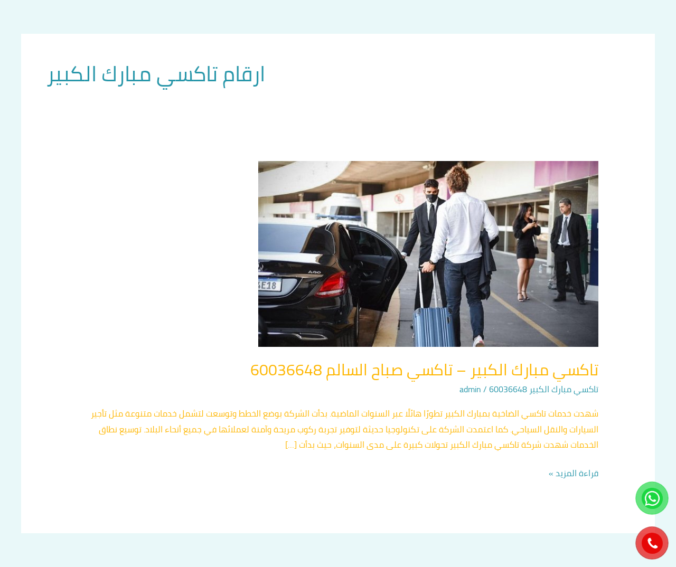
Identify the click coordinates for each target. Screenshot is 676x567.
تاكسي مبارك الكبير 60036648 (543, 389)
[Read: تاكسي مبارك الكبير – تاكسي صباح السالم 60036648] (428, 253)
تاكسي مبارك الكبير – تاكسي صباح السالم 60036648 (424, 369)
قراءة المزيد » (573, 473)
